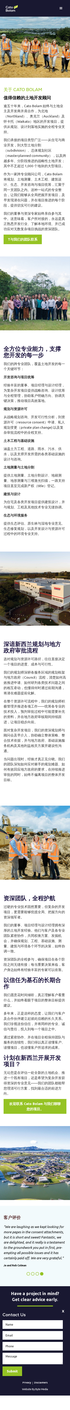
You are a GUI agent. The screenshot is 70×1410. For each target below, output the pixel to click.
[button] (61, 8)
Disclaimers (41, 1382)
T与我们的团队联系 (23, 239)
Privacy (26, 1382)
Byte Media (41, 1389)
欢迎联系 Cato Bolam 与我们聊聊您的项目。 (35, 1106)
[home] (11, 8)
